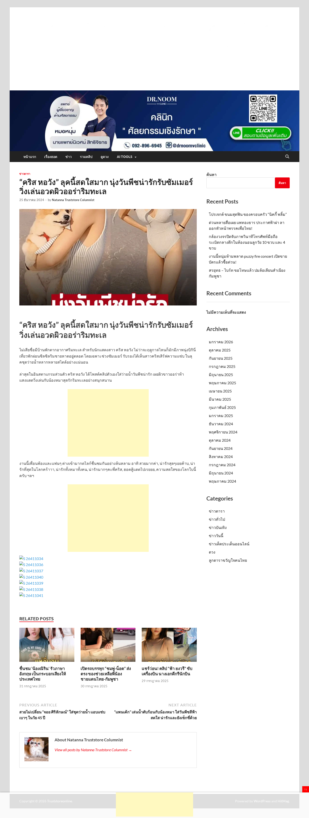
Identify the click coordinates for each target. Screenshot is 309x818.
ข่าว (68, 157)
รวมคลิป (86, 157)
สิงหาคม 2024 (221, 456)
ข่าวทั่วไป (217, 519)
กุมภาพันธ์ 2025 (222, 407)
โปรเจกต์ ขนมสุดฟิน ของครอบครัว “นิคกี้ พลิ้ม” (248, 214)
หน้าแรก (29, 157)
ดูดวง (105, 157)
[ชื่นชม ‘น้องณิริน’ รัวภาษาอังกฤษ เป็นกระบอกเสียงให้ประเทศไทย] (46, 646)
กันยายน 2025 (220, 358)
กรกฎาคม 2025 (222, 366)
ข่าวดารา (24, 174)
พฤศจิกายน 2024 (223, 432)
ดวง (212, 552)
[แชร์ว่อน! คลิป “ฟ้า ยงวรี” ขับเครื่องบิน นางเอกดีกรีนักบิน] (169, 646)
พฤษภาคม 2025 (222, 382)
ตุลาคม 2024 (220, 440)
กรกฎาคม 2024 (222, 464)
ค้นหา (211, 174)
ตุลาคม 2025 (220, 350)
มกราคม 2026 (221, 341)
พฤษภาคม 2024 (222, 481)
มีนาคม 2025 (220, 399)
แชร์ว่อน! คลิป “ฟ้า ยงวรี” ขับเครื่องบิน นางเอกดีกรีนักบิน (167, 671)
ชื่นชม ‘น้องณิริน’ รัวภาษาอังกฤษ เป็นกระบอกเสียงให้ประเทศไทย (42, 674)
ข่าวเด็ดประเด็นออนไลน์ (229, 543)
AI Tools (124, 157)
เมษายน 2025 (220, 391)
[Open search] (287, 156)
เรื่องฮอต (50, 157)
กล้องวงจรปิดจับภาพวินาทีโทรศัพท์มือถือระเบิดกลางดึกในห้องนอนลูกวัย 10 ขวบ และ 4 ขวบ (247, 242)
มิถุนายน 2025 (221, 374)
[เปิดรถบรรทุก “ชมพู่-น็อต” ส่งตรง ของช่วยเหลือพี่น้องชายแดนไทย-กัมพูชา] (108, 646)
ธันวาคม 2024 (221, 423)
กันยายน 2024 (220, 448)
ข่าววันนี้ (216, 535)
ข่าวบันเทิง (218, 527)
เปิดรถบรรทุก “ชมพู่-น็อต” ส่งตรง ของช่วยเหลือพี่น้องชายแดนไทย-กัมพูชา (106, 674)
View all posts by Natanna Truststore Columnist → (93, 749)
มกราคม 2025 (221, 415)
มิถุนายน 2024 (221, 473)
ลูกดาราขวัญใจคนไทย (228, 560)
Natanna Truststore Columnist (73, 200)
